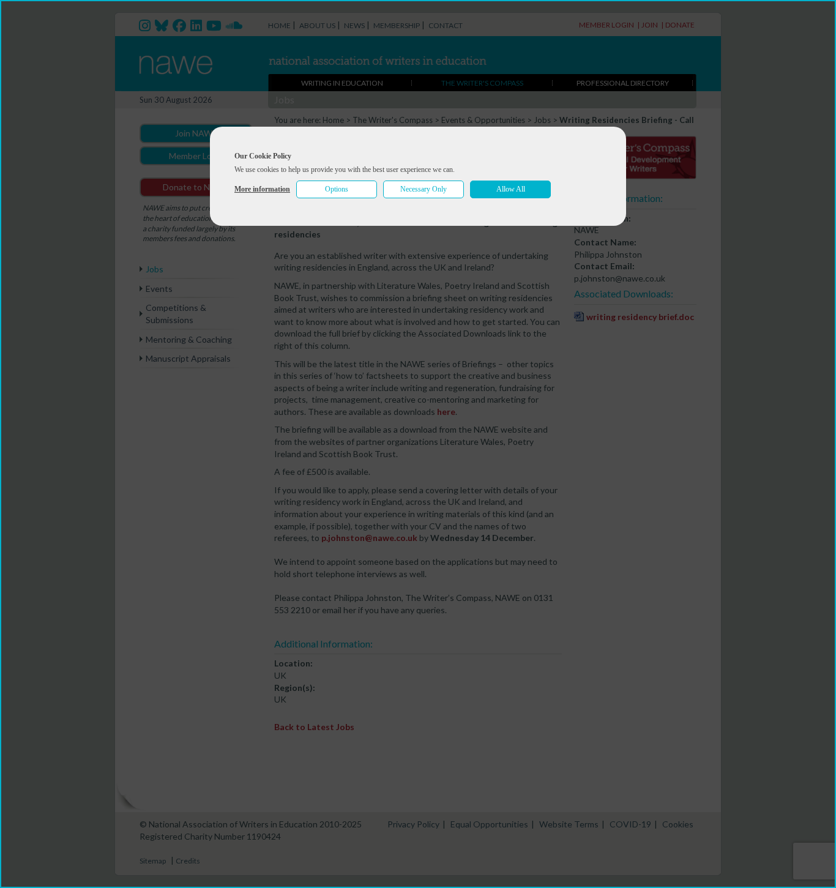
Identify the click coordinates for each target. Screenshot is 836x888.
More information (262, 189)
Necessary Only (423, 189)
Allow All (510, 189)
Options (336, 189)
